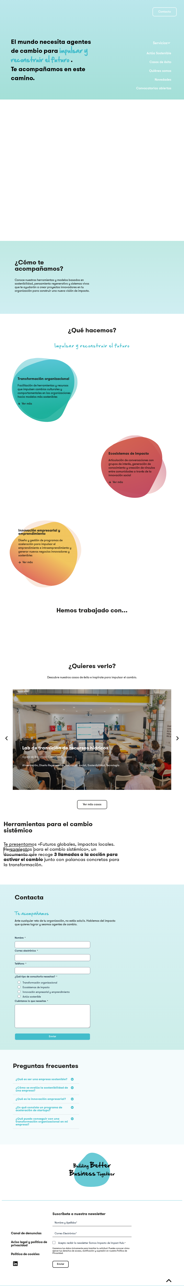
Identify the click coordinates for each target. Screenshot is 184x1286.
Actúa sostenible (32, 996)
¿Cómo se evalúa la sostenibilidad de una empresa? (42, 1089)
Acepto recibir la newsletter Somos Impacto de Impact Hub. (92, 1243)
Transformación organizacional (40, 982)
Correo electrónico (26, 951)
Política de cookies (25, 1254)
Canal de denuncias (26, 1233)
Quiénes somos (160, 71)
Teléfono (20, 963)
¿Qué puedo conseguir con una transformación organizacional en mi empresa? (42, 1121)
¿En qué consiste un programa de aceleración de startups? (39, 1108)
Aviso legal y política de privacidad (29, 1244)
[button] (148, 43)
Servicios (160, 43)
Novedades (163, 80)
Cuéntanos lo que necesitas (31, 1001)
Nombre (20, 938)
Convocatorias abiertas (153, 88)
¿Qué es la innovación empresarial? (41, 1099)
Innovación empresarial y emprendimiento (46, 992)
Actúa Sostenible (159, 53)
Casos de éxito (160, 62)
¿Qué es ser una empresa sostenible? (41, 1079)
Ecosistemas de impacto (36, 987)
